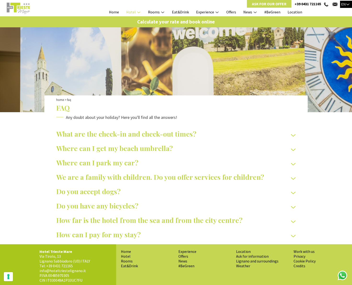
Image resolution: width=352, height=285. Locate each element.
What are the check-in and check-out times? (126, 133)
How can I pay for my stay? (98, 234)
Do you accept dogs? (88, 191)
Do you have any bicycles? (97, 205)
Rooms (154, 12)
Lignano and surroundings (257, 261)
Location (295, 12)
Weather (243, 265)
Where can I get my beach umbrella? (114, 148)
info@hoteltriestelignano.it (63, 270)
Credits (299, 265)
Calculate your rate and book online (176, 22)
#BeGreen (272, 12)
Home (114, 12)
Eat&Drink (180, 12)
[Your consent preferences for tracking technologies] (8, 276)
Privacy (299, 256)
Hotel (131, 12)
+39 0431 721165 (308, 3)
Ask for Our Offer (269, 3)
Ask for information (252, 256)
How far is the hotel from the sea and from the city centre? (149, 220)
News (247, 12)
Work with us (304, 251)
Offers (231, 12)
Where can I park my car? (97, 162)
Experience (205, 12)
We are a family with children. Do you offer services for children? (160, 176)
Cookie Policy (305, 261)
